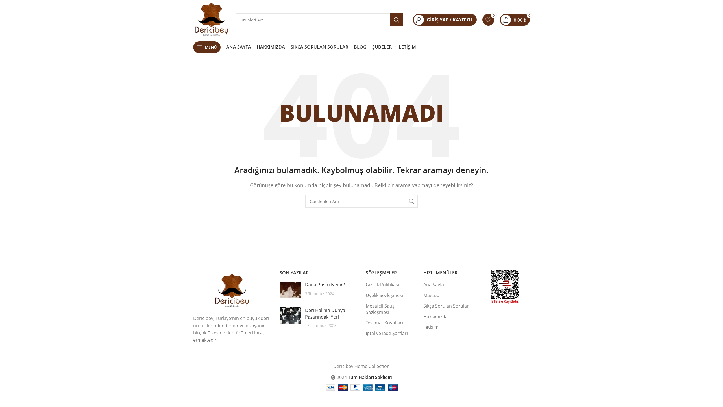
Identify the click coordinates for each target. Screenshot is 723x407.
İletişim (431, 327)
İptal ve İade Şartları (387, 333)
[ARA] (411, 201)
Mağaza (431, 295)
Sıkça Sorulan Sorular (446, 306)
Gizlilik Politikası (382, 285)
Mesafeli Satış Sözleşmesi (380, 309)
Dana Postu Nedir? (325, 285)
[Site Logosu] (211, 19)
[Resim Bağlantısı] (232, 290)
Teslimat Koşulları (384, 323)
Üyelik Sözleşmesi (384, 295)
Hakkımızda (435, 316)
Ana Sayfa (433, 285)
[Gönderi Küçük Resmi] (290, 290)
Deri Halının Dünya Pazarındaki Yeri (325, 313)
